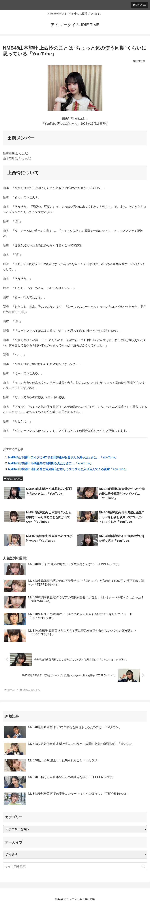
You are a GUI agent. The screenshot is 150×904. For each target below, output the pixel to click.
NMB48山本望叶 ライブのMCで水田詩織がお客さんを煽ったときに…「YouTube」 (63, 457)
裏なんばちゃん (14, 478)
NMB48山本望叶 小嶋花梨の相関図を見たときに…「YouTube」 (50, 463)
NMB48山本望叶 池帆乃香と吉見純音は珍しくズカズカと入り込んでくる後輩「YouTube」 (68, 469)
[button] (143, 866)
